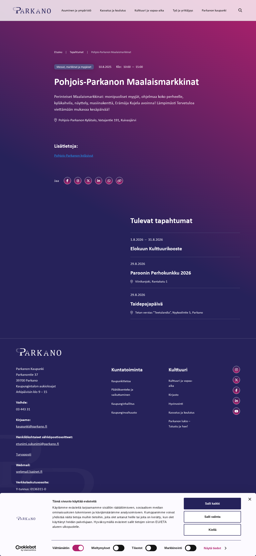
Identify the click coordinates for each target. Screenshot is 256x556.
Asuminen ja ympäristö (76, 10)
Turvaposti (23, 454)
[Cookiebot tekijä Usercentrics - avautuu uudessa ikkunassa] (25, 548)
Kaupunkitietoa (121, 381)
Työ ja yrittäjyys (183, 10)
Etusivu (58, 52)
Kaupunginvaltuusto (124, 412)
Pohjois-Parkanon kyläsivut (73, 155)
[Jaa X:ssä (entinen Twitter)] (88, 180)
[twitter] (236, 380)
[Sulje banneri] (249, 499)
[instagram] (236, 369)
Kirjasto (173, 395)
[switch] (118, 548)
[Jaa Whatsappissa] (109, 180)
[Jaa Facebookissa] (67, 180)
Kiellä (212, 529)
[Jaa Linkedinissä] (98, 180)
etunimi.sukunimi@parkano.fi (37, 443)
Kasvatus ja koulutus (113, 10)
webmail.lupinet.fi (29, 471)
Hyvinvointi (176, 404)
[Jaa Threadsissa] (77, 180)
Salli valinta (212, 516)
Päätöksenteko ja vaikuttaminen (122, 392)
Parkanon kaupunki (214, 10)
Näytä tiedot (212, 548)
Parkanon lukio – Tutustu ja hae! (179, 423)
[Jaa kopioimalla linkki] (119, 180)
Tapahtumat (77, 52)
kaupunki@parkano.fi (31, 426)
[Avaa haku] (240, 10)
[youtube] (236, 411)
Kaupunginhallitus (122, 404)
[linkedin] (236, 400)
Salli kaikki (212, 503)
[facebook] (236, 390)
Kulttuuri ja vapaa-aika (149, 10)
